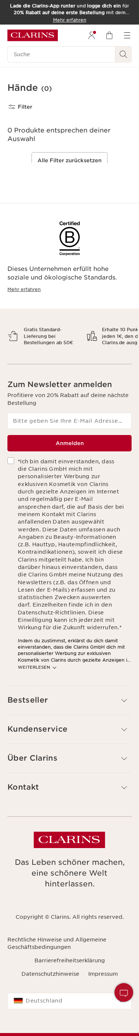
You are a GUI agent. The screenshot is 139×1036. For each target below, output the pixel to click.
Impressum (103, 1000)
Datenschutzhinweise (50, 1000)
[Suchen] (123, 54)
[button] (124, 992)
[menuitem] (91, 35)
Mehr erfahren (24, 289)
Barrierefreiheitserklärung (69, 986)
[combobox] (69, 1027)
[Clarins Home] (32, 35)
